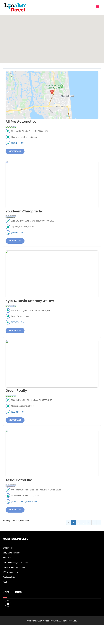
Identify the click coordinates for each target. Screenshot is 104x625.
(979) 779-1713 (18, 322)
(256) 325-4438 (18, 411)
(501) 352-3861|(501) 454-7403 (24, 501)
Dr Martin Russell (10, 547)
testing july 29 (9, 577)
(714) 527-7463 (18, 232)
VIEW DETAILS (15, 151)
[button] (52, 37)
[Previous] (68, 522)
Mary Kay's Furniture (11, 552)
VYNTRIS (7, 557)
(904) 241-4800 (18, 142)
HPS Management (10, 572)
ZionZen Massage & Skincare (15, 562)
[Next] (99, 522)
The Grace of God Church (14, 567)
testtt (5, 582)
